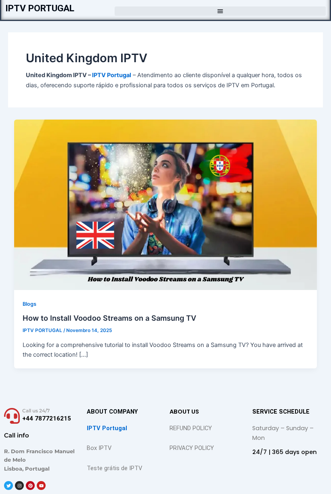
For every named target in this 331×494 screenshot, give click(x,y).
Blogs (29, 304)
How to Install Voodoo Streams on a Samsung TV (109, 317)
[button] (220, 11)
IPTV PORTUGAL (39, 8)
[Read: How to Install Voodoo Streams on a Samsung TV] (165, 204)
